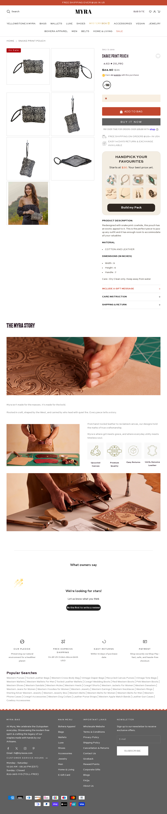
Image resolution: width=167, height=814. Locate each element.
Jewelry (154, 24)
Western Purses (15, 678)
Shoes (80, 24)
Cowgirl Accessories (34, 697)
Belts (85, 31)
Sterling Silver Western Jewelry (24, 693)
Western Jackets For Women (117, 685)
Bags (42, 24)
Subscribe (132, 751)
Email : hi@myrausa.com (19, 753)
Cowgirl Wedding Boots (97, 682)
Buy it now (131, 122)
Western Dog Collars (59, 697)
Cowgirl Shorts (91, 685)
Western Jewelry (80, 689)
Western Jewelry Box (55, 693)
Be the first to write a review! (83, 607)
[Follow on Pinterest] (33, 748)
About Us (88, 786)
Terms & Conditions (94, 732)
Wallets (56, 24)
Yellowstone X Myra (21, 24)
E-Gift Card (64, 775)
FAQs (86, 780)
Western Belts (77, 693)
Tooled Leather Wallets (69, 682)
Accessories (123, 24)
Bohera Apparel (56, 31)
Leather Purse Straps (85, 697)
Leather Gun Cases (143, 697)
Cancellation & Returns (96, 748)
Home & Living (102, 31)
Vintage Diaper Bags (92, 678)
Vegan (140, 24)
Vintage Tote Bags (146, 678)
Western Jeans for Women (21, 689)
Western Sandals (34, 685)
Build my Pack (131, 207)
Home (10, 41)
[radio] (106, 85)
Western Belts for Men (129, 693)
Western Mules (54, 685)
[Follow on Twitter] (16, 748)
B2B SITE (138, 11)
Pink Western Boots (147, 682)
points (117, 75)
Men (74, 31)
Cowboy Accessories (18, 700)
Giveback (88, 759)
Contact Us (89, 753)
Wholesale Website (94, 726)
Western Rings (144, 689)
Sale (119, 31)
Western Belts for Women (101, 693)
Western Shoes (15, 685)
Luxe (69, 24)
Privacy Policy (91, 737)
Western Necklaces (123, 689)
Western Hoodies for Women (53, 689)
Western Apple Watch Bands (114, 697)
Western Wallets (16, 682)
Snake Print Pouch (32, 41)
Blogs (86, 775)
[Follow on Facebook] (8, 748)
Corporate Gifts (91, 769)
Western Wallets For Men (41, 682)
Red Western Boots (123, 682)
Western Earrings (101, 689)
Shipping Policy (91, 743)
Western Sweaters (145, 685)
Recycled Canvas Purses (120, 678)
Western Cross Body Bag (65, 678)
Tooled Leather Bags (38, 678)
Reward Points (91, 764)
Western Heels (73, 685)
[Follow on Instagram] (25, 748)
